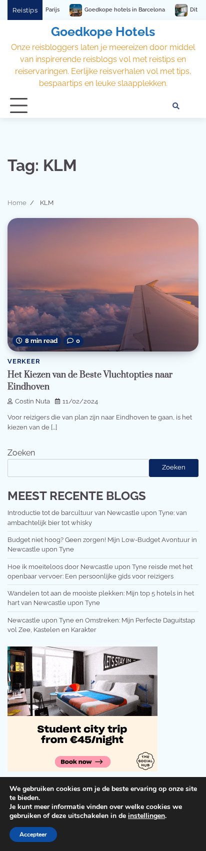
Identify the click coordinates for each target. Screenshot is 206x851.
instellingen (146, 816)
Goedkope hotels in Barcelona (98, 9)
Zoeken (21, 453)
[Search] (176, 106)
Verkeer (24, 361)
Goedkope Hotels (103, 31)
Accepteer (33, 834)
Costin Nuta (32, 401)
